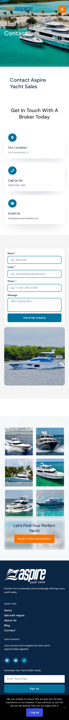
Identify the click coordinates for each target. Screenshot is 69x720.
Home (8, 610)
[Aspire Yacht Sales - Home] (18, 9)
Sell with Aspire (14, 615)
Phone (11, 281)
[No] (64, 707)
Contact (9, 630)
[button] (62, 9)
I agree (34, 712)
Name (11, 253)
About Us (10, 620)
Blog (7, 625)
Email (11, 267)
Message (12, 295)
